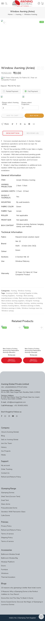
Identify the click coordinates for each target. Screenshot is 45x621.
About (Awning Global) (10, 432)
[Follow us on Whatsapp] (17, 416)
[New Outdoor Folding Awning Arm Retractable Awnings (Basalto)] (11, 335)
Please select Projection (26, 103)
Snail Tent (5, 500)
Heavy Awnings (7, 303)
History (3, 447)
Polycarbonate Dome (9, 508)
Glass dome (5, 504)
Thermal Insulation (8, 577)
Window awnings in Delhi (30, 305)
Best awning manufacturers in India (17, 296)
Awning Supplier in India (28, 293)
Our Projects (5, 451)
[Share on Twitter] (12, 124)
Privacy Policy (6, 526)
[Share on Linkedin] (25, 124)
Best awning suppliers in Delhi (30, 298)
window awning (37, 303)
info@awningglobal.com (16, 402)
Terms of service (7, 534)
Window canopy (8, 311)
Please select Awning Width (10, 103)
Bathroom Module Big (9, 558)
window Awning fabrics (10, 305)
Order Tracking (6, 469)
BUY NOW (34, 116)
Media (3, 455)
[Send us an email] (5, 416)
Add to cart (12, 116)
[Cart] (42, 3)
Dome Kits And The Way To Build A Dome (17, 598)
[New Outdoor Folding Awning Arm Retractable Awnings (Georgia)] (33, 335)
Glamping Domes (7, 492)
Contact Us (5, 473)
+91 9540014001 (21, 405)
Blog (3, 436)
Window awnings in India (11, 308)
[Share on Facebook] (16, 124)
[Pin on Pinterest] (20, 124)
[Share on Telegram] (29, 124)
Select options (12, 360)
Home (10, 14)
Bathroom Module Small (10, 554)
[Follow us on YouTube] (13, 416)
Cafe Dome (5, 515)
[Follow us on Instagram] (9, 416)
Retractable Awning (21, 303)
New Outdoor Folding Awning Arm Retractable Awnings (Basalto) (11, 350)
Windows (4, 573)
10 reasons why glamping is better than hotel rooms (21, 587)
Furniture (4, 569)
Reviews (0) (33, 133)
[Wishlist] (4, 23)
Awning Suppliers (8, 295)
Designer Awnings (32, 301)
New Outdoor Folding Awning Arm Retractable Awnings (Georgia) (33, 350)
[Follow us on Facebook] (1, 416)
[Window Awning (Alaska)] (38, 68)
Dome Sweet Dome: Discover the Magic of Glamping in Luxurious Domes (22, 603)
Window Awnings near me (32, 308)
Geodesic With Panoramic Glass (13, 511)
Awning (18, 14)
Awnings (19, 295)
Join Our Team (6, 443)
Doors (3, 566)
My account (5, 465)
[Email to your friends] (34, 124)
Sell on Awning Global (9, 439)
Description (12, 133)
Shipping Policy (7, 537)
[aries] (22, 41)
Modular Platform (8, 562)
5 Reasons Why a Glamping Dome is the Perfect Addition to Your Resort (19, 592)
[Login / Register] (39, 3)
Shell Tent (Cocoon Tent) (10, 496)
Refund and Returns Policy (11, 477)
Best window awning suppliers (13, 301)
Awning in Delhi (12, 293)
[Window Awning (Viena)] (42, 68)
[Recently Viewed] (41, 616)
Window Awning (30, 14)
